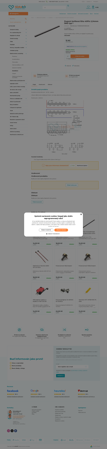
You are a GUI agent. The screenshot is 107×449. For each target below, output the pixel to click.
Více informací (56, 226)
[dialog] (53, 224)
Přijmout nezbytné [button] (46, 230)
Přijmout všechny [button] (61, 230)
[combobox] (81, 214)
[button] (53, 234)
